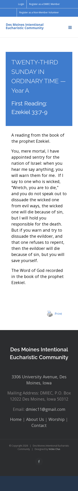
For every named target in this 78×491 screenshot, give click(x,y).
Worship (56, 419)
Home (16, 419)
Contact (39, 425)
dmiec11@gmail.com (45, 409)
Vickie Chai (54, 449)
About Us (35, 419)
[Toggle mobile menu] (70, 27)
